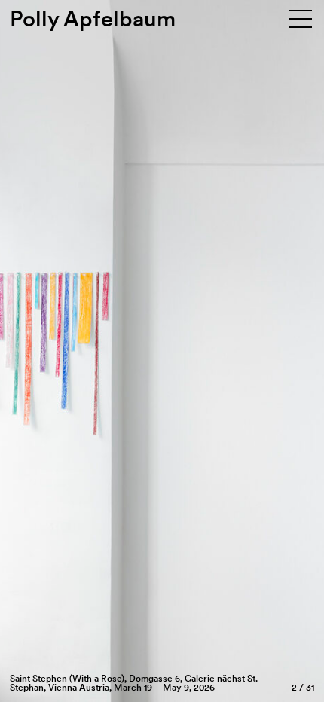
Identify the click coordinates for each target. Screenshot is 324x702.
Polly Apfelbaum (93, 18)
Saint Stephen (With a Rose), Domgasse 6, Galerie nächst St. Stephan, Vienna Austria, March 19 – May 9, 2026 (134, 683)
